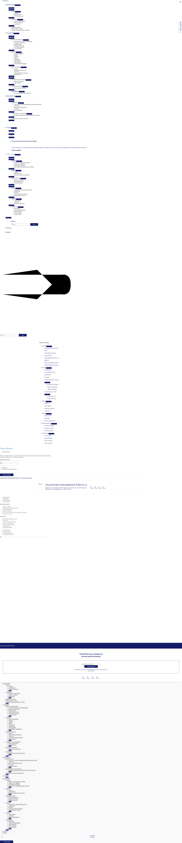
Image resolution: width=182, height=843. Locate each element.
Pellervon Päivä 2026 (14, 693)
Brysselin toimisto (7, 514)
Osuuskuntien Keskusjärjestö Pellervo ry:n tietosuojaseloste (16, 478)
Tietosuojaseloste (7, 533)
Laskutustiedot (7, 531)
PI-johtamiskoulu (7, 509)
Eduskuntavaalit (13, 766)
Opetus (10, 733)
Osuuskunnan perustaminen (13, 742)
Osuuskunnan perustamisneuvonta (18, 804)
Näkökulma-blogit (10, 699)
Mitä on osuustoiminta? (12, 706)
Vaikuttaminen (6, 500)
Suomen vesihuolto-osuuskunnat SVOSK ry (9, 523)
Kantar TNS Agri (7, 511)
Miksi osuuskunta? (13, 743)
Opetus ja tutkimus (11, 732)
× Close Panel (6, 841)
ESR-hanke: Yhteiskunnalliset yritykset (19, 786)
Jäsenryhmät (12, 814)
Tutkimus (11, 736)
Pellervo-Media (7, 506)
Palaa (10, 690)
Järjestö (11, 686)
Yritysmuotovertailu (14, 713)
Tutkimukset (12, 726)
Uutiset (8, 685)
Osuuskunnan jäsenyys (15, 749)
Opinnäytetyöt (12, 727)
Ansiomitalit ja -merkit (14, 810)
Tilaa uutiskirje (12, 826)
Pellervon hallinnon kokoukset (17, 793)
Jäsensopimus (12, 744)
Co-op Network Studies (9, 521)
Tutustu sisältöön (16, 150)
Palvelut (8, 803)
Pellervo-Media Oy (13, 797)
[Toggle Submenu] (49, 346)
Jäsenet (8, 813)
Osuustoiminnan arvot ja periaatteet (18, 707)
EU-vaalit (11, 764)
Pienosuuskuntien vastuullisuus (17, 753)
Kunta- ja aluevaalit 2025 (15, 763)
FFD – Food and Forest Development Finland (15, 512)
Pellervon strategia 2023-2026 (17, 781)
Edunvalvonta (9, 759)
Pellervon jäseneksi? (14, 817)
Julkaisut (11, 722)
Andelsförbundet (7, 527)
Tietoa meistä (6, 501)
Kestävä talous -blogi (11, 700)
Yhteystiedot (6, 530)
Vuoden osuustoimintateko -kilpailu (15, 702)
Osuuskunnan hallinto (11, 747)
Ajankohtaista (6, 497)
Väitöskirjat (12, 725)
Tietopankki (6, 498)
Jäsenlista (11, 816)
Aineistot (8, 717)
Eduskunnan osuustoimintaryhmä (14, 773)
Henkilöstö (11, 821)
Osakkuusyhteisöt (10, 796)
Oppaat (11, 720)
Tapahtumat (9, 692)
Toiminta (8, 780)
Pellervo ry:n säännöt (14, 783)
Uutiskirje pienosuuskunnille (9, 469)
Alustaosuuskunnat (14, 712)
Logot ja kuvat (12, 827)
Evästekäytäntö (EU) (8, 534)
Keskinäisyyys (12, 710)
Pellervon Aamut (13, 695)
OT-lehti (5, 776)
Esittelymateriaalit (13, 719)
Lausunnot (11, 762)
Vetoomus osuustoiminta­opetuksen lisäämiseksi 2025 (23, 760)
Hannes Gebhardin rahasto (16, 737)
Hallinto (8, 789)
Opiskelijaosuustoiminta (15, 735)
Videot (10, 723)
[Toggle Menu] (17, 5)
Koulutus (11, 807)
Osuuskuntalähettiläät (14, 823)
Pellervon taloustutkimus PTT (11, 508)
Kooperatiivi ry (7, 526)
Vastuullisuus (12, 688)
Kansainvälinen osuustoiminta (13, 769)
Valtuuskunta (12, 791)
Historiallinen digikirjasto (15, 729)
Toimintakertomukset (14, 784)
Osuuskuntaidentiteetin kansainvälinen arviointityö (22, 770)
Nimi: (1, 463)
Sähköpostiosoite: (5, 459)
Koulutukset (12, 696)
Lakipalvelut (12, 806)
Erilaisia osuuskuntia (14, 709)
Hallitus (11, 790)
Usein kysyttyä (12, 715)
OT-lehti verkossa (13, 689)
